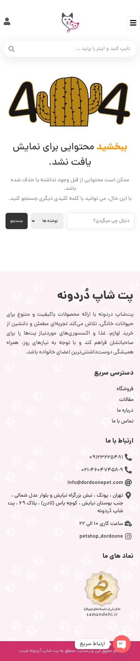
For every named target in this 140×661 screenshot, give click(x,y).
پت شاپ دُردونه (95, 296)
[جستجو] (11, 49)
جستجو (16, 221)
